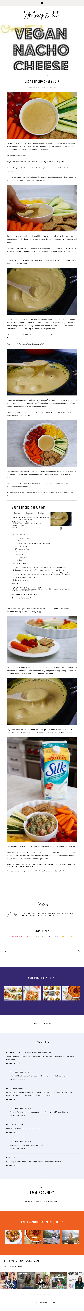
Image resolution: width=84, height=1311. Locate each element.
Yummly (14, 936)
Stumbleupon (66, 936)
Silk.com (72, 853)
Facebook (40, 936)
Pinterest (26, 936)
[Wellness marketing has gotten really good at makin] (75, 1280)
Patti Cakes (11, 1088)
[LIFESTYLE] (70, 1243)
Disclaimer (43, 1302)
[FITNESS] (51, 1243)
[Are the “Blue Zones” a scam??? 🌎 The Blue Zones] (58, 1280)
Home (54, 1302)
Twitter (52, 936)
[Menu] (42, 3)
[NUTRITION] (32, 1243)
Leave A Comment (42, 1023)
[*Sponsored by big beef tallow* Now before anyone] (42, 1280)
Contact (31, 1302)
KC (53, 1294)
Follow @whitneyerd (14, 1266)
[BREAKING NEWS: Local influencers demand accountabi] (8, 1280)
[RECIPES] (13, 1243)
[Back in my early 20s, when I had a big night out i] (25, 1280)
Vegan (41, 75)
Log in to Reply (13, 1063)
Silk (39, 320)
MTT (63, 1294)
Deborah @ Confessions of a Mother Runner (27, 1052)
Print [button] (61, 529)
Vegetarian (49, 75)
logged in (39, 1201)
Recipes (34, 75)
